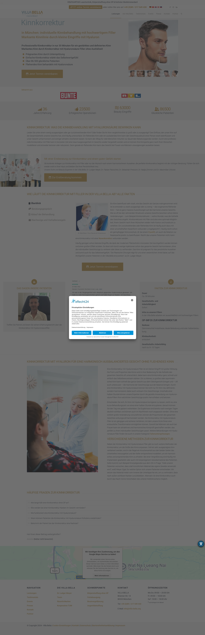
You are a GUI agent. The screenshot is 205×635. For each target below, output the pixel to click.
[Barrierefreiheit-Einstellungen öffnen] (201, 544)
